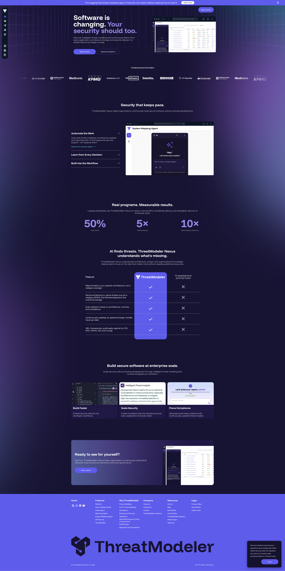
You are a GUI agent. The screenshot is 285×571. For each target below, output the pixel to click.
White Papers (172, 520)
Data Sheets (171, 510)
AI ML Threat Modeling (127, 507)
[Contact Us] (5, 55)
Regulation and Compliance (129, 527)
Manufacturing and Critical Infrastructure (129, 520)
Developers (123, 510)
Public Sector (124, 524)
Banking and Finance (127, 513)
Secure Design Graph (103, 507)
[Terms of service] (5, 46)
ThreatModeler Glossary (176, 517)
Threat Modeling (125, 504)
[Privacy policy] (5, 50)
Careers (146, 510)
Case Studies (172, 513)
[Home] (5, 16)
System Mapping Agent (104, 517)
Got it (270, 562)
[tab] (95, 140)
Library (170, 504)
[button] (5, 21)
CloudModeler (100, 523)
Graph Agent (100, 510)
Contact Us (147, 507)
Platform (98, 504)
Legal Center (196, 510)
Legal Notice (196, 507)
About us (146, 504)
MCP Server (99, 520)
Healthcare (123, 517)
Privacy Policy (270, 556)
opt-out (256, 554)
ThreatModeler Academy (152, 513)
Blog (169, 507)
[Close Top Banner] (278, 2)
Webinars (170, 523)
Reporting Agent (101, 513)
